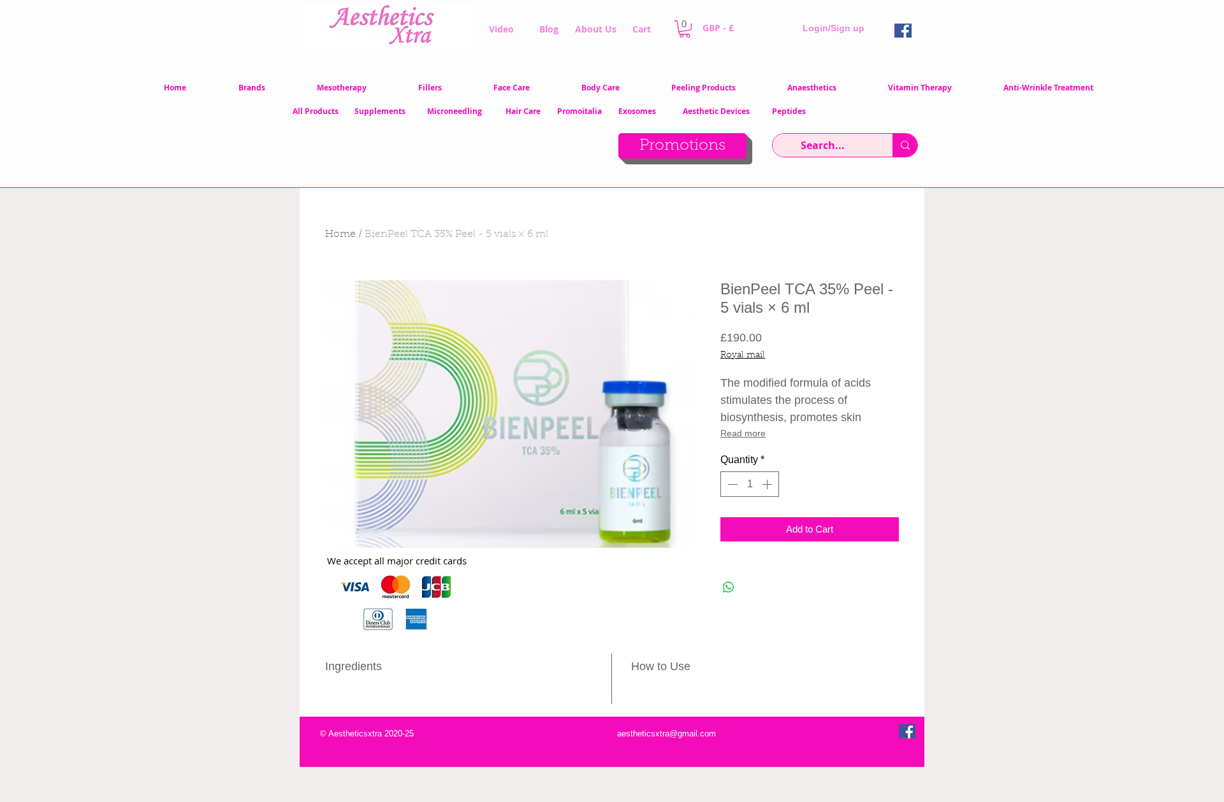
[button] (684, 29)
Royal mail (742, 355)
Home (340, 234)
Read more (743, 433)
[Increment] (768, 484)
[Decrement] (731, 484)
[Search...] (904, 145)
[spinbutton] (749, 484)
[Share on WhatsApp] (728, 587)
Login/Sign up (833, 28)
